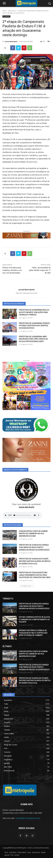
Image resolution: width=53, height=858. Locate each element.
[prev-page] (4, 349)
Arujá (29, 852)
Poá (11, 855)
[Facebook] (12, 47)
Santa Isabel (22, 852)
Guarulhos (13, 852)
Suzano (16, 855)
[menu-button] (4, 3)
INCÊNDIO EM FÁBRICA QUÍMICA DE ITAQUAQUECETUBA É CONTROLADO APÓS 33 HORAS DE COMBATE (33, 632)
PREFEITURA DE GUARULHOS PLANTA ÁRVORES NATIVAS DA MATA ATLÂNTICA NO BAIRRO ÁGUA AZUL (35, 561)
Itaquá (43, 852)
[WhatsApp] (29, 47)
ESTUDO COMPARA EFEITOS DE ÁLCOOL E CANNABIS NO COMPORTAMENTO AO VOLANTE (34, 619)
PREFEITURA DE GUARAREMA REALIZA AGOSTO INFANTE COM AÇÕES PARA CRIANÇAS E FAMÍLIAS (34, 312)
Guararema (12, 11)
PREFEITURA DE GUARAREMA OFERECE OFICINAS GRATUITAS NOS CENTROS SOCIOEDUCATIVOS (34, 325)
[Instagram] (26, 835)
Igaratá (6, 855)
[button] (49, 3)
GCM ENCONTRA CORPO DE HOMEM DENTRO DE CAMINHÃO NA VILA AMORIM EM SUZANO (33, 533)
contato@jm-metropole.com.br (27, 818)
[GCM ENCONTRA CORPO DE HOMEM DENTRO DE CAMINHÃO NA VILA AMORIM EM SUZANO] (9, 535)
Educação (6, 344)
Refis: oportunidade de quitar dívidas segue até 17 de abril (40, 270)
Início (4, 11)
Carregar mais (26, 586)
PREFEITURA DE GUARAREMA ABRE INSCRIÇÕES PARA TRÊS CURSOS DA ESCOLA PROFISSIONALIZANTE (33, 339)
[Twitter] (18, 47)
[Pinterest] (24, 47)
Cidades (5, 318)
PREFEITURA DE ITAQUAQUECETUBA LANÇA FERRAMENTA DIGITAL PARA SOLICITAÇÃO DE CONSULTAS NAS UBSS (35, 575)
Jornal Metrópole (11, 41)
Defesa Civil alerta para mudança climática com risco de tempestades (12, 270)
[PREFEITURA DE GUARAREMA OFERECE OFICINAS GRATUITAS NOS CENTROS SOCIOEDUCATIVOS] (9, 327)
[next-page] (7, 349)
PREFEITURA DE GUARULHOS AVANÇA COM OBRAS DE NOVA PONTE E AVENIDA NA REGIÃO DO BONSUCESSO (34, 547)
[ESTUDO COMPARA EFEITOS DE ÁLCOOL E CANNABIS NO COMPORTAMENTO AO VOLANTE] (9, 621)
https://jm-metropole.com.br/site (26, 293)
